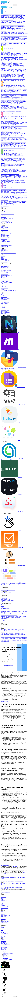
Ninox (2, 934)
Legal (4, 951)
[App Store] (5, 964)
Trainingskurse (4, 923)
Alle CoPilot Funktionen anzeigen (8, 204)
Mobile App (3, 941)
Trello (2, 931)
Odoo (2, 937)
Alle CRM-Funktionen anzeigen (7, 45)
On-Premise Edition (5, 921)
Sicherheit (5, 956)
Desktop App (3, 942)
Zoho (2, 930)
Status (2, 909)
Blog (2, 911)
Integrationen (3, 313)
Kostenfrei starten (4, 618)
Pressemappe (3, 897)
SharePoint (3, 936)
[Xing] (4, 987)
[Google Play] (5, 967)
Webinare (3, 904)
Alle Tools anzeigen (5, 206)
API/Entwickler (4, 943)
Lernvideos (3, 905)
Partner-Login (4, 949)
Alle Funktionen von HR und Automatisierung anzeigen (13, 182)
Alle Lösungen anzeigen (6, 312)
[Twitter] (5, 976)
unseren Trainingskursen (6, 865)
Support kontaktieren (5, 906)
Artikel (2, 912)
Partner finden (4, 947)
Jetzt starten (3, 3)
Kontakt (2, 898)
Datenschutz (6, 954)
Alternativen (3, 916)
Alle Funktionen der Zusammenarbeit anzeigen (11, 111)
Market (2, 939)
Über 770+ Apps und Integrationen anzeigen (10, 584)
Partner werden (4, 948)
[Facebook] (4, 972)
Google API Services (5, 944)
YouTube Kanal (16, 866)
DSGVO (5, 955)
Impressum (5, 958)
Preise (2, 207)
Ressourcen (3, 919)
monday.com (3, 928)
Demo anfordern (4, 908)
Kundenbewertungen (5, 915)
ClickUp (2, 927)
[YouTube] (5, 979)
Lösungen (3, 914)
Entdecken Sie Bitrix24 (6, 892)
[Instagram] (4, 983)
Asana (2, 926)
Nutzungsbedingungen (8, 953)
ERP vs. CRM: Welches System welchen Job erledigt (12, 881)
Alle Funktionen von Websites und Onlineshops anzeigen (13, 148)
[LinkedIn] (4, 990)
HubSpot (2, 932)
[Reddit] (5, 994)
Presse (2, 899)
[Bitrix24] (6, 2)
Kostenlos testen (4, 922)
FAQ (2, 903)
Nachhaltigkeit (4, 900)
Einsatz (2, 917)
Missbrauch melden (7, 959)
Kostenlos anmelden (8, 665)
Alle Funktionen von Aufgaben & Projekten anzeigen (12, 80)
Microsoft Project (4, 933)
